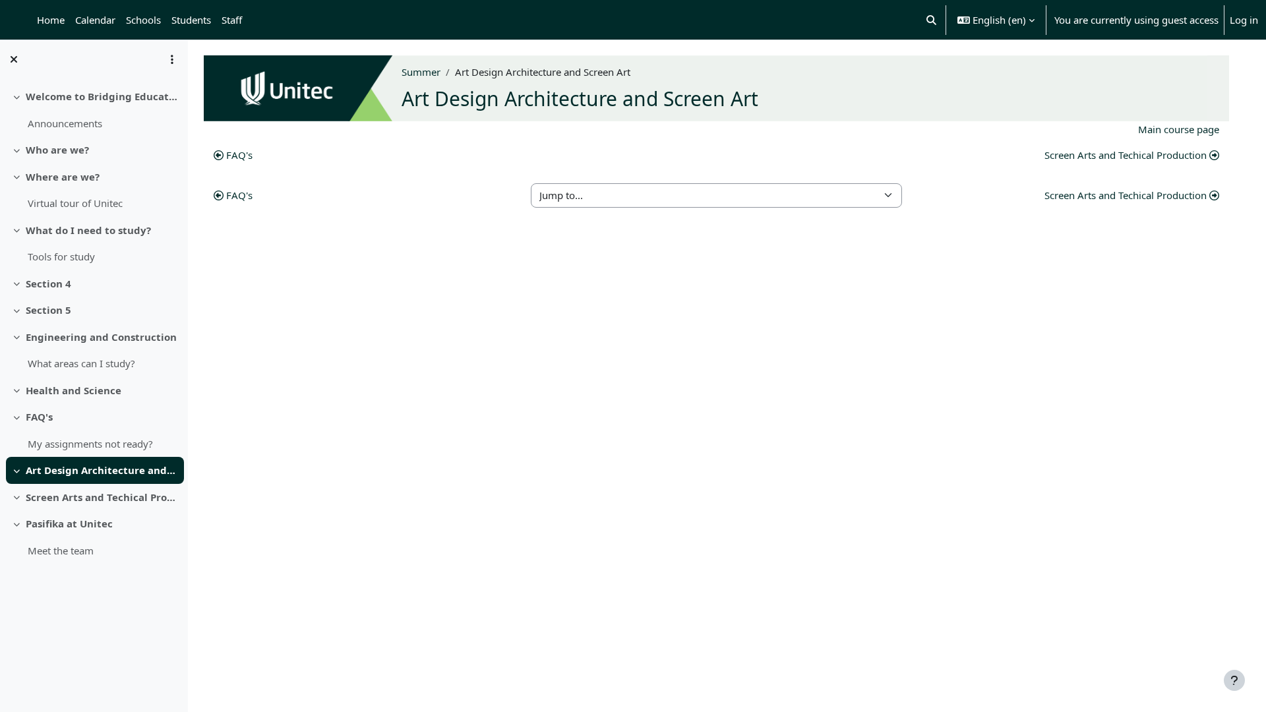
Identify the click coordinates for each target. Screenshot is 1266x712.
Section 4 (48, 283)
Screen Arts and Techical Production (102, 497)
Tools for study (61, 256)
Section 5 (48, 309)
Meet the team (61, 550)
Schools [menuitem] (143, 19)
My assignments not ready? (90, 443)
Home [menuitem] (51, 19)
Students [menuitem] (191, 19)
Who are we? (57, 149)
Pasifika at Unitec (69, 523)
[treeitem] (93, 109)
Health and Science (73, 390)
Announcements (65, 123)
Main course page (1178, 129)
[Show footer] (1234, 680)
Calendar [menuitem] (95, 19)
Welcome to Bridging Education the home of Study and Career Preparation (102, 96)
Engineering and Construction (101, 336)
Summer (421, 71)
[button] (932, 20)
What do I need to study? (88, 230)
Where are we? (63, 176)
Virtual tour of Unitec (75, 203)
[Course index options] (172, 59)
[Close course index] (13, 59)
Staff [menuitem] (232, 19)
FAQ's (39, 416)
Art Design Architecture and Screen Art (102, 470)
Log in (1244, 19)
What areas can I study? (81, 363)
